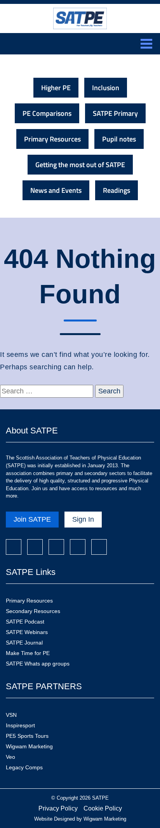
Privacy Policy (58, 808)
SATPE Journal (24, 642)
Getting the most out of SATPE (80, 164)
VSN (11, 715)
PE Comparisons (47, 113)
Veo (10, 757)
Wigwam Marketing (29, 746)
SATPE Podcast (25, 621)
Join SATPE (32, 519)
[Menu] (146, 43)
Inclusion (105, 87)
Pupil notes (119, 139)
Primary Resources (52, 139)
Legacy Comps (24, 767)
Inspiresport (20, 725)
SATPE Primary (115, 113)
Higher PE (56, 87)
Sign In (83, 519)
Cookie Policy (102, 808)
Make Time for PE (28, 653)
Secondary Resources (33, 611)
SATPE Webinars (27, 632)
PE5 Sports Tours (27, 736)
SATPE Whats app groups (38, 663)
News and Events (56, 190)
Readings (116, 190)
